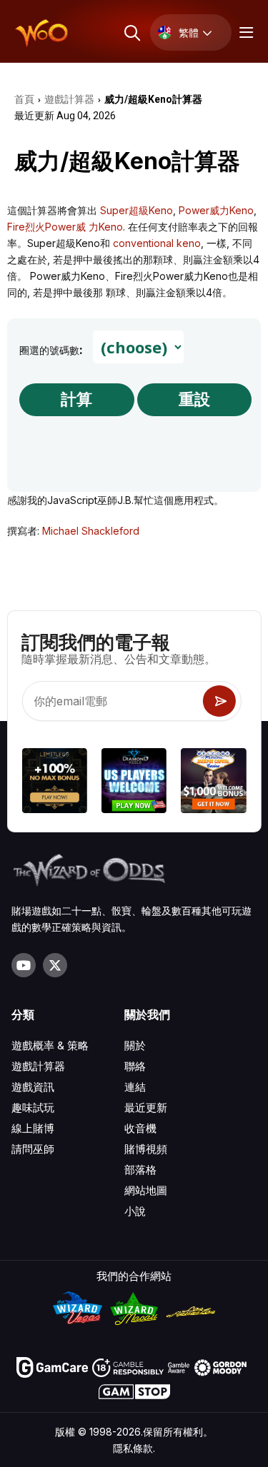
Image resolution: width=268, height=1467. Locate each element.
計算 (76, 399)
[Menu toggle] (244, 32)
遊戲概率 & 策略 (50, 1045)
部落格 (140, 1169)
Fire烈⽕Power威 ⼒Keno (65, 227)
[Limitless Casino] (53, 782)
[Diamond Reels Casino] (134, 782)
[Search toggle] (131, 32)
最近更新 (145, 1107)
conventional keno (157, 243)
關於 (135, 1045)
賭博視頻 (145, 1149)
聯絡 (135, 1066)
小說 (135, 1211)
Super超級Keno (136, 210)
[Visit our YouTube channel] (23, 965)
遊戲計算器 (38, 1066)
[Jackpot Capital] (213, 782)
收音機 (140, 1128)
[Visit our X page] (55, 965)
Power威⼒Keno (216, 210)
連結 (135, 1087)
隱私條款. (134, 1448)
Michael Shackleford (90, 531)
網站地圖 (145, 1190)
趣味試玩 (32, 1107)
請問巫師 (32, 1149)
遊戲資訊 (32, 1087)
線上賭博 (32, 1128)
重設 (194, 399)
